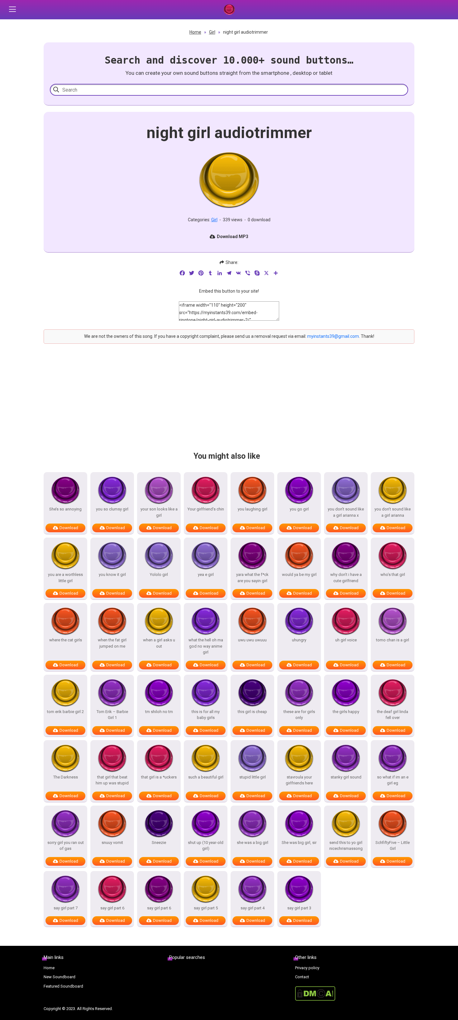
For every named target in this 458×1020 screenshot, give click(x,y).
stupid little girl (252, 777)
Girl (212, 32)
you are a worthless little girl (65, 577)
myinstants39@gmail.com (333, 336)
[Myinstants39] (229, 10)
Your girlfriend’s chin (206, 509)
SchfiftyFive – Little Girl (392, 845)
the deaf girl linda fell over (392, 714)
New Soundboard (59, 977)
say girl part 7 (66, 908)
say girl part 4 (253, 908)
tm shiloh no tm (159, 711)
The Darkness (65, 777)
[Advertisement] (229, 403)
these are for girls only (299, 714)
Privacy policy (307, 967)
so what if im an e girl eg (392, 780)
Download (69, 527)
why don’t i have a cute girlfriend (346, 577)
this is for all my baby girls (206, 714)
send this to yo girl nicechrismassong (346, 845)
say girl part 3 (299, 908)
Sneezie (159, 842)
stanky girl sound (346, 777)
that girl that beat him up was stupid (112, 780)
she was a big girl (252, 842)
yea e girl (206, 574)
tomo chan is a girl (392, 640)
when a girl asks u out (159, 643)
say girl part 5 (206, 908)
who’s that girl (392, 574)
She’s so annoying (65, 509)
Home (195, 32)
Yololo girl (159, 574)
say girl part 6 (112, 908)
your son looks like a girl (159, 512)
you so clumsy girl (112, 509)
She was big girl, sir (299, 842)
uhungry (299, 640)
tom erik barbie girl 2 (65, 711)
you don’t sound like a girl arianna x (346, 512)
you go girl (299, 509)
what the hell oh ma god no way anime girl (205, 646)
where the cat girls (65, 640)
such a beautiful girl (205, 777)
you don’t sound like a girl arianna (393, 512)
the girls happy (346, 711)
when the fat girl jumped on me (112, 643)
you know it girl (112, 574)
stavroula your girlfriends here (299, 780)
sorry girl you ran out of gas (65, 845)
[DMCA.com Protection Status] (354, 993)
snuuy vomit (112, 842)
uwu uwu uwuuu (252, 640)
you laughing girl (252, 509)
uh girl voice (346, 640)
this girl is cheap (252, 711)
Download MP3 (232, 236)
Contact (302, 977)
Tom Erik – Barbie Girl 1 (112, 714)
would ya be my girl (299, 574)
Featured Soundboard (63, 986)
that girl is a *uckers (159, 777)
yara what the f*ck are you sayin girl (252, 577)
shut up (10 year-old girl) (205, 845)
